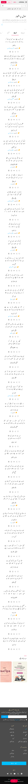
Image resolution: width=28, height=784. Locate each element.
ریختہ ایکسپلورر (12, 741)
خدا (12, 133)
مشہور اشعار (11, 267)
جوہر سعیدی (14, 442)
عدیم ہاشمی (14, 113)
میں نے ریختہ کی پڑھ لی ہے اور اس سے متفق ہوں (14, 719)
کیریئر (13, 738)
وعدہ (11, 505)
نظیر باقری (14, 96)
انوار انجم (14, 297)
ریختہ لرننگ (25, 753)
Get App (3, 2)
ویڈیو (12, 8)
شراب (12, 48)
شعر (15, 33)
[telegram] (7, 773)
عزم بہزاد (14, 613)
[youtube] (14, 773)
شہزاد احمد (14, 393)
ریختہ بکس (12, 756)
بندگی (13, 233)
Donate (9, 2)
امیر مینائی (14, 80)
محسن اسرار (14, 537)
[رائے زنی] (12, 52)
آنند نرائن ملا (14, 314)
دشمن (13, 201)
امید (11, 250)
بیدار (11, 522)
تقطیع (26, 735)
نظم (8, 33)
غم (11, 65)
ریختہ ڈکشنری (12, 753)
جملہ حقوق (9, 779)
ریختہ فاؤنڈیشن (11, 729)
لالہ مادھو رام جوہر (14, 410)
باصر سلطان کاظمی (14, 348)
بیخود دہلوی (14, 488)
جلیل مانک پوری (14, 363)
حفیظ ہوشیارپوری (14, 164)
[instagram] (11, 773)
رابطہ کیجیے (12, 735)
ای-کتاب (9, 8)
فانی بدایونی (14, 247)
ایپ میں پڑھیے (14, 781)
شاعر (20, 8)
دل (11, 167)
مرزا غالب (14, 230)
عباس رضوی (14, 457)
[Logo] (21, 2)
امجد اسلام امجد (14, 281)
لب (11, 116)
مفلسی (13, 99)
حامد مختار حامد (14, 630)
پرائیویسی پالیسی (17, 719)
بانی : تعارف (12, 732)
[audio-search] (3, 6)
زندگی (13, 150)
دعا (12, 82)
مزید (2, 24)
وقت (11, 333)
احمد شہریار (14, 645)
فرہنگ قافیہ (25, 732)
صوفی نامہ (25, 750)
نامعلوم (14, 46)
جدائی (11, 299)
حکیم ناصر (14, 264)
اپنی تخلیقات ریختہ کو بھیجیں (22, 741)
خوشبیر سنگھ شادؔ (14, 552)
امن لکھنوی (14, 147)
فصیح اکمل (14, 472)
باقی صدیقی (14, 198)
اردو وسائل (25, 738)
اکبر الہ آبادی (14, 130)
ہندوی (13, 750)
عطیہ (26, 729)
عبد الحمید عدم (14, 215)
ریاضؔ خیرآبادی (14, 63)
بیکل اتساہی (14, 331)
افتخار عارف (14, 378)
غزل (23, 33)
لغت (15, 8)
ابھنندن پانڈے (14, 597)
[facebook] (21, 773)
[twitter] (18, 773)
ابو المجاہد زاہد (14, 520)
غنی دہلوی (14, 582)
